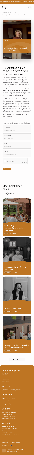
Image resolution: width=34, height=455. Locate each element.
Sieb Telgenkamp (12, 451)
